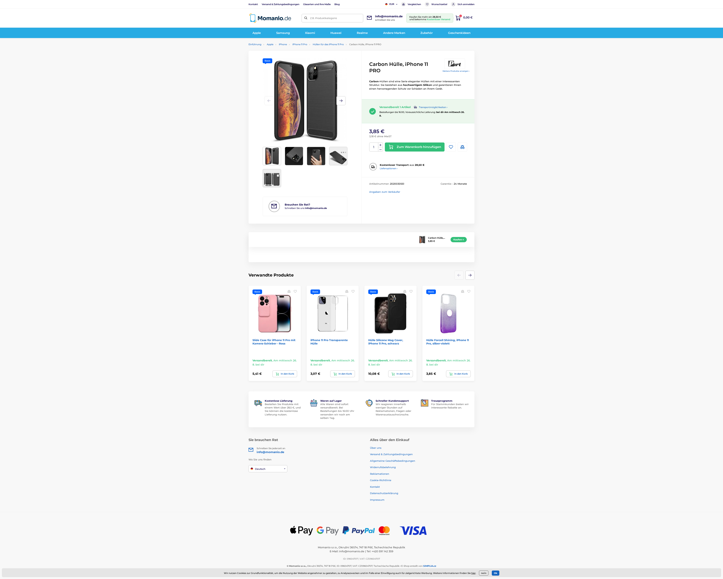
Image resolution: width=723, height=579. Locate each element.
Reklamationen (379, 473)
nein (483, 573)
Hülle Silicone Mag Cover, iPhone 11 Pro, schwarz (385, 341)
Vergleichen (414, 4)
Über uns (375, 447)
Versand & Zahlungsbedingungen (280, 4)
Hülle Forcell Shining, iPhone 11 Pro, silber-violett (447, 341)
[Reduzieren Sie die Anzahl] (380, 149)
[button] (340, 100)
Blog (337, 4)
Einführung (255, 44)
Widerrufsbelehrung (383, 467)
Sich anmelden (466, 4)
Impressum (377, 499)
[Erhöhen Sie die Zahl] (380, 145)
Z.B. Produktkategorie (323, 18)
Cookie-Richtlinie (380, 480)
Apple (270, 44)
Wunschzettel (439, 4)
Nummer (373, 147)
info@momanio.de (351, 551)
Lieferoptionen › (389, 168)
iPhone (283, 44)
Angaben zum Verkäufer (384, 191)
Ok (495, 573)
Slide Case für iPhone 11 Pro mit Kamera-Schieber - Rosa (273, 341)
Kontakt (253, 4)
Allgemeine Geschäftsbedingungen (392, 460)
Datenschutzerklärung (384, 493)
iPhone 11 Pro (299, 44)
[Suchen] (306, 18)
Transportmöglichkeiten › (433, 107)
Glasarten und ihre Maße (317, 4)
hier (473, 573)
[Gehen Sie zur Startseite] (270, 18)
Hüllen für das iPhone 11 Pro (328, 44)
